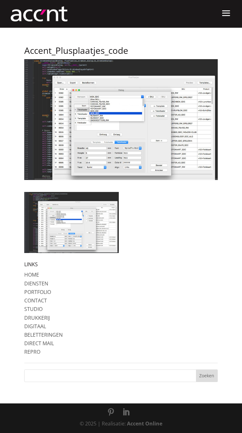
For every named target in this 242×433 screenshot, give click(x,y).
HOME (31, 274)
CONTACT (35, 300)
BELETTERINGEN (43, 334)
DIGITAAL (35, 326)
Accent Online (144, 423)
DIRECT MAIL (39, 343)
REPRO (32, 351)
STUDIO (33, 309)
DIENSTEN (36, 283)
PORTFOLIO (37, 292)
